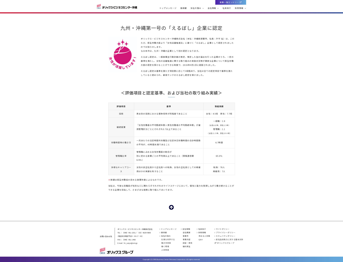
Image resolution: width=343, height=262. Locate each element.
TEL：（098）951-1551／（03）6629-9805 (134, 232)
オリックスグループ (225, 243)
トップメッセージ (168, 8)
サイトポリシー (222, 229)
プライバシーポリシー (225, 232)
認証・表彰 (188, 243)
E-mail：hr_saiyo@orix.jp (127, 243)
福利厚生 (187, 246)
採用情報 (239, 8)
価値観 (183, 8)
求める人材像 (204, 236)
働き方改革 (166, 243)
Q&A (201, 239)
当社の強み (196, 8)
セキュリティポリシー (225, 236)
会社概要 (187, 232)
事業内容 (187, 239)
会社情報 (212, 8)
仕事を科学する (168, 239)
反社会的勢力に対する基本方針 (229, 239)
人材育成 (165, 250)
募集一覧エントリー (230, 2)
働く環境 (165, 246)
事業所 (186, 236)
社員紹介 (227, 8)
